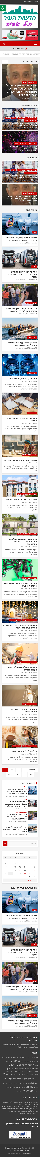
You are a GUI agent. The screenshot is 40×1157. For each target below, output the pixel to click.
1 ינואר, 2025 (32, 423)
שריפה (18, 1087)
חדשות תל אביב (31, 118)
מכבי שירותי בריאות (19, 1074)
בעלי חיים (23, 1061)
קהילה (25, 82)
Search (5, 843)
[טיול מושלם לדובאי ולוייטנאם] (20, 737)
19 (20, 870)
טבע (27, 1071)
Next (10, 774)
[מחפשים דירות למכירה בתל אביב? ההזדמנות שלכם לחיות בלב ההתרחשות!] (20, 525)
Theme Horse (24, 1151)
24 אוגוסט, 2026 (31, 314)
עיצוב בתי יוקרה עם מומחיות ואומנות (21, 499)
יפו (16, 1071)
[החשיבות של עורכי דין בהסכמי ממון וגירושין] (20, 404)
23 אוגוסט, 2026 (31, 348)
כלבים (36, 1075)
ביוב (6, 1057)
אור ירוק (33, 1057)
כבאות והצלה (9, 1071)
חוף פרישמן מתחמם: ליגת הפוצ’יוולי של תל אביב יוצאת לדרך (21, 124)
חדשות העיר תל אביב (14, 1148)
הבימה (36, 1065)
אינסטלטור (23, 1057)
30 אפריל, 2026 (32, 150)
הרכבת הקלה (28, 1065)
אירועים (15, 1057)
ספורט (13, 118)
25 (25, 873)
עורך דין (24, 1079)
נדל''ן (34, 232)
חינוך (9, 1068)
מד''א (31, 1075)
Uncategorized (30, 303)
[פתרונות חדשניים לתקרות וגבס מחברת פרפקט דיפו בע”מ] (20, 570)
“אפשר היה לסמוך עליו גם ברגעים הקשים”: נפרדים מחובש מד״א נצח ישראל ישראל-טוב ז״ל (21, 90)
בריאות (15, 1060)
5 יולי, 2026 (33, 127)
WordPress (27, 1153)
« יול (29, 880)
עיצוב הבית (17, 1079)
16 (34, 870)
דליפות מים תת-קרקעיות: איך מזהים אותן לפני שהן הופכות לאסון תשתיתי (16, 791)
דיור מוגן (8, 1061)
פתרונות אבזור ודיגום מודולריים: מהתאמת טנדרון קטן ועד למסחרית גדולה (22, 274)
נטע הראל (34, 98)
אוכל (37, 1057)
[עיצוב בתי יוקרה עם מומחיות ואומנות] (20, 486)
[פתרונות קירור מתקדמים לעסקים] (20, 365)
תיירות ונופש (17, 746)
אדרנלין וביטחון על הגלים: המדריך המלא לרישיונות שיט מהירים (15, 829)
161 (18, 774)
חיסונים (35, 1071)
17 (30, 870)
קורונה (29, 1086)
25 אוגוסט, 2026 (31, 243)
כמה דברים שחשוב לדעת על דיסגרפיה (20, 460)
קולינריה (36, 1087)
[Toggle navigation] (35, 43)
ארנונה (10, 1057)
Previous (32, 770)
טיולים (23, 1071)
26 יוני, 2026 (25, 98)
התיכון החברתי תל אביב (20, 1069)
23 (34, 873)
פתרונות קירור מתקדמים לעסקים (23, 379)
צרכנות (34, 266)
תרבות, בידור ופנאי (30, 120)
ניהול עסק (31, 1079)
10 (30, 867)
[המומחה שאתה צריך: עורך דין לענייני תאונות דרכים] (20, 695)
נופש (37, 1079)
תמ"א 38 (19, 1091)
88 (31, 774)
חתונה (30, 1071)
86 (12, 770)
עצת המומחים (32, 143)
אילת (29, 1057)
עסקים (10, 1083)
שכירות (23, 1087)
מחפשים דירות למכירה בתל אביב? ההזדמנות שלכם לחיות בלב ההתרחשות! (22, 541)
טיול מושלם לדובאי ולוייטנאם (24, 751)
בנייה (33, 1061)
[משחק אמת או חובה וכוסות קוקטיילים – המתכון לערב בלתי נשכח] (20, 612)
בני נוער (29, 1061)
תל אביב (27, 1091)
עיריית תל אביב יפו (20, 1083)
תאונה (13, 1087)
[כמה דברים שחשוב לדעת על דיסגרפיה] (20, 446)
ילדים (19, 1071)
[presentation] (3, 61)
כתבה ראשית (32, 82)
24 (30, 873)
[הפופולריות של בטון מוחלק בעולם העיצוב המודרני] (20, 654)
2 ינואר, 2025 (32, 381)
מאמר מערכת (20, 243)
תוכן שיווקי (22, 150)
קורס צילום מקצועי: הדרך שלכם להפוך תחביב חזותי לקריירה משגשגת (16, 816)
